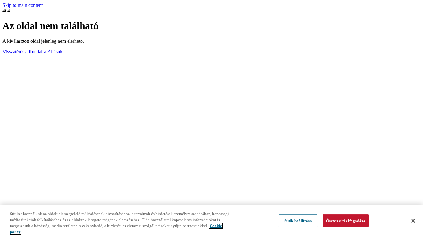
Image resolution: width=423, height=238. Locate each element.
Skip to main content (22, 5)
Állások (55, 51)
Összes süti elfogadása (345, 220)
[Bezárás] (413, 220)
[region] (211, 221)
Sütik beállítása (298, 220)
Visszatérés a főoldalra (24, 51)
